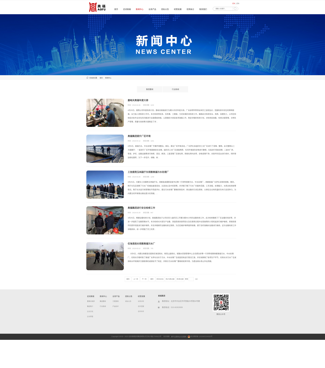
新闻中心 (139, 9)
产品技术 (115, 306)
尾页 (151, 279)
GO (196, 279)
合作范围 (141, 306)
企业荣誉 (90, 316)
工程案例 (115, 301)
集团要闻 (149, 89)
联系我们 (203, 9)
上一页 (135, 279)
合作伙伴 (141, 311)
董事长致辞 (91, 301)
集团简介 (90, 306)
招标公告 (165, 9)
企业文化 (90, 311)
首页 (116, 9)
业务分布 (141, 301)
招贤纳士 (190, 9)
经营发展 (178, 9)
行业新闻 (175, 89)
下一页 (144, 279)
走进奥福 (127, 9)
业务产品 (152, 9)
